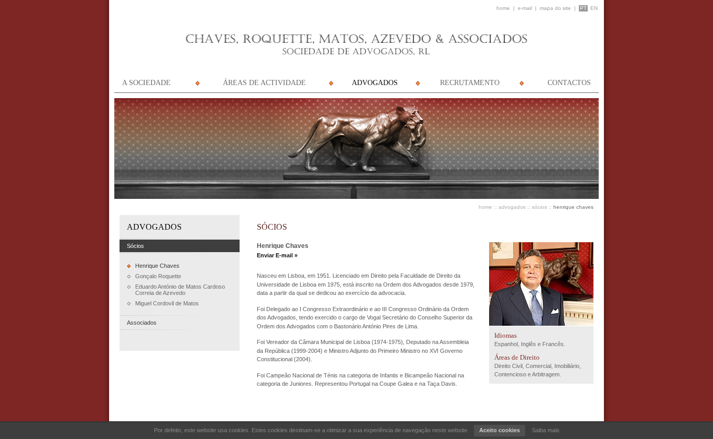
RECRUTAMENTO (470, 83)
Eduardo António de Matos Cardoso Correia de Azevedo (180, 289)
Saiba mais (546, 430)
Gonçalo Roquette (158, 276)
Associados (142, 322)
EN (594, 8)
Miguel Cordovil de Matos (167, 303)
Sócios (135, 246)
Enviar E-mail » (277, 255)
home (503, 8)
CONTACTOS (569, 83)
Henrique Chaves (157, 266)
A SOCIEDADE (146, 83)
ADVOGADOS (375, 83)
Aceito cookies (499, 430)
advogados (512, 207)
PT (583, 8)
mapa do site (555, 8)
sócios (539, 207)
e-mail (525, 8)
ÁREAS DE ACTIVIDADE (264, 83)
